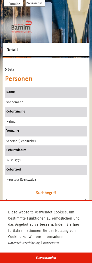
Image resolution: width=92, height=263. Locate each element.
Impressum (51, 243)
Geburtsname (15, 111)
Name (10, 92)
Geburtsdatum (16, 150)
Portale (13, 4)
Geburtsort (13, 169)
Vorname (12, 130)
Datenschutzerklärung (24, 243)
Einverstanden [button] (46, 258)
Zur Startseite (21, 13)
